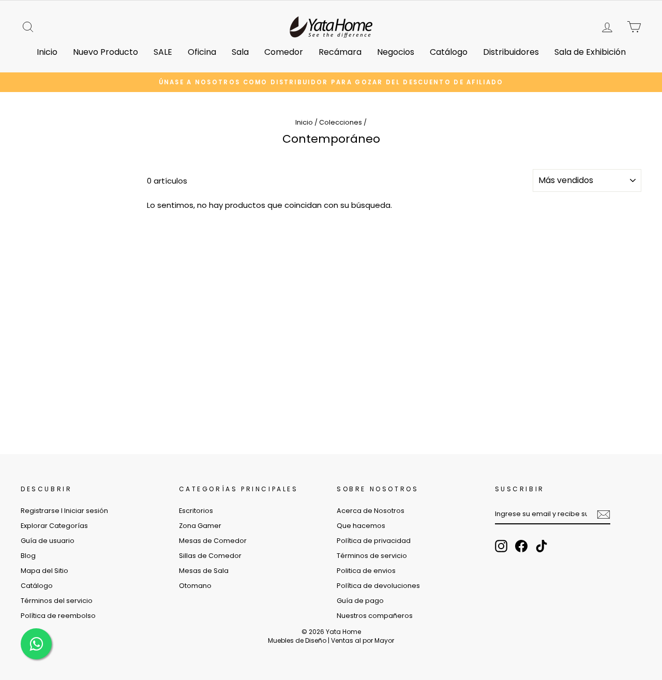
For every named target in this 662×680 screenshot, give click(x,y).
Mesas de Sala (204, 570)
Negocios (395, 52)
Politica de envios (366, 570)
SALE (163, 52)
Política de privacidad (374, 540)
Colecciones (340, 122)
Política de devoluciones (378, 585)
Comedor (283, 52)
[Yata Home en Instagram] (501, 546)
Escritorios (196, 510)
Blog (28, 555)
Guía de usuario (47, 540)
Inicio (47, 52)
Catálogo (449, 52)
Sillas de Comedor (210, 555)
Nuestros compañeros (375, 615)
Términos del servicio (57, 600)
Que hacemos (361, 525)
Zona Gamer (200, 525)
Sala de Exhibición (590, 52)
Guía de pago (360, 600)
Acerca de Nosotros (370, 510)
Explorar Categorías (54, 525)
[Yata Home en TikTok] (541, 546)
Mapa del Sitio (44, 570)
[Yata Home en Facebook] (521, 546)
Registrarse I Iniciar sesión (64, 510)
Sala (240, 52)
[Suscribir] (603, 514)
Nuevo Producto (105, 52)
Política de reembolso (58, 615)
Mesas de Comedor (213, 540)
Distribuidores (511, 52)
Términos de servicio (372, 555)
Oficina (202, 52)
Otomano (195, 585)
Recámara (340, 52)
